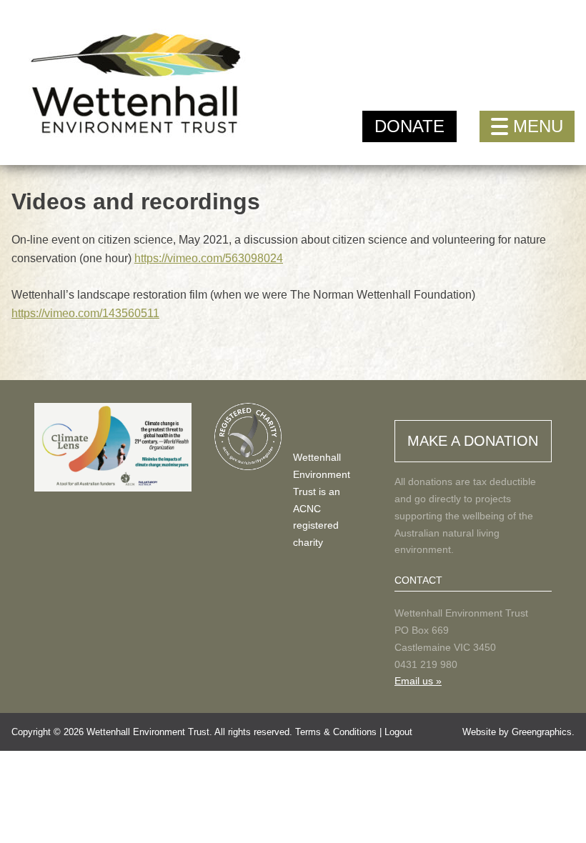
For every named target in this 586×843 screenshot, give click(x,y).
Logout (398, 732)
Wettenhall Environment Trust (147, 732)
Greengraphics (542, 732)
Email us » (418, 681)
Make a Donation (472, 441)
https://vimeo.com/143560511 (85, 313)
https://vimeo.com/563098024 (208, 258)
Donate (409, 126)
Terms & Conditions (336, 732)
